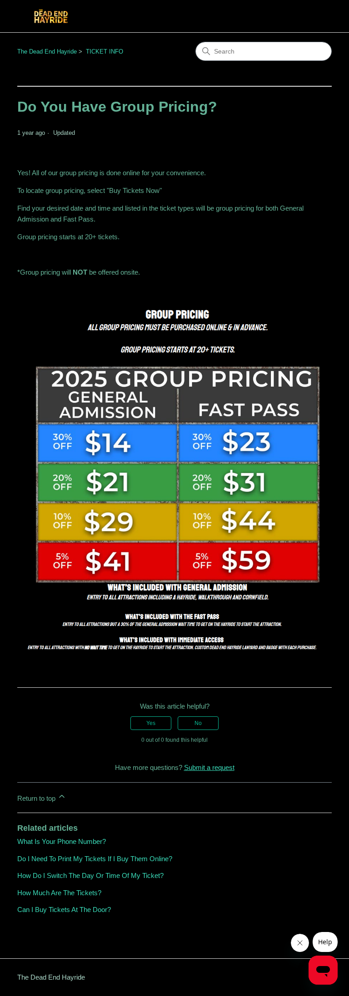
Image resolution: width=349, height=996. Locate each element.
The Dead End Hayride (47, 51)
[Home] (51, 16)
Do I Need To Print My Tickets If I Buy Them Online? (94, 859)
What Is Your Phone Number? (61, 841)
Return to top (37, 798)
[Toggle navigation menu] (315, 16)
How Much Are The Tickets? (59, 893)
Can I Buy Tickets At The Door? (64, 909)
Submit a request (209, 767)
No (198, 723)
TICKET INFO (104, 51)
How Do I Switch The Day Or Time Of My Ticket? (90, 875)
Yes (150, 723)
